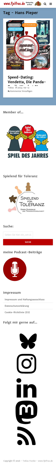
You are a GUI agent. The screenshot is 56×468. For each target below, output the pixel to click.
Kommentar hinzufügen (21, 91)
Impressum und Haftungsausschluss (24, 299)
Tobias (11, 88)
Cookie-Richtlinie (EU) (17, 312)
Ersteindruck (29, 25)
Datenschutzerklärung (17, 306)
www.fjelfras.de (45, 461)
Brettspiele (14, 25)
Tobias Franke (29, 461)
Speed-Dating (15, 29)
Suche (28, 242)
